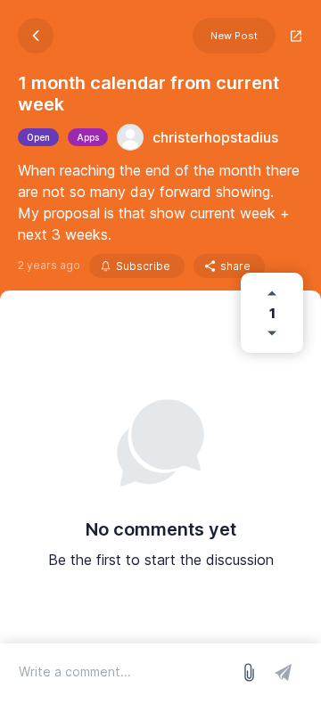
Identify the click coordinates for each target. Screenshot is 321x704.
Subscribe (143, 266)
